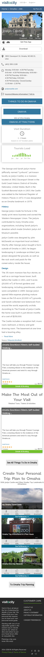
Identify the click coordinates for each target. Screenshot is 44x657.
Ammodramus (37, 14)
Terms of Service (20, 652)
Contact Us (28, 607)
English (31, 2)
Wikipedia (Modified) (14, 340)
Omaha (13, 9)
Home (4, 9)
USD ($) (22, 2)
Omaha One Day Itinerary (12, 564)
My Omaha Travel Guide (12, 504)
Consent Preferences (32, 620)
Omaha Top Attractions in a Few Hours (18, 534)
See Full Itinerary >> (22, 516)
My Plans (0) (37, 9)
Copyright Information (33, 615)
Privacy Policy (7, 652)
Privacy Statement (31, 612)
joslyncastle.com (11, 89)
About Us (27, 610)
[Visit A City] (8, 602)
